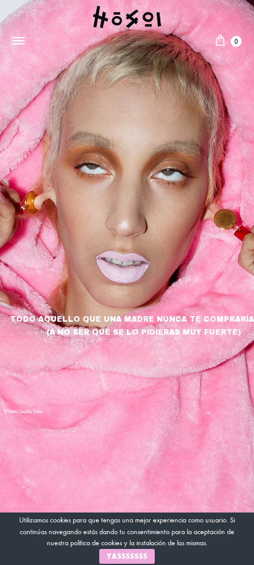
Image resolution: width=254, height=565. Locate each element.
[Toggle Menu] (18, 41)
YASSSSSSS (127, 556)
